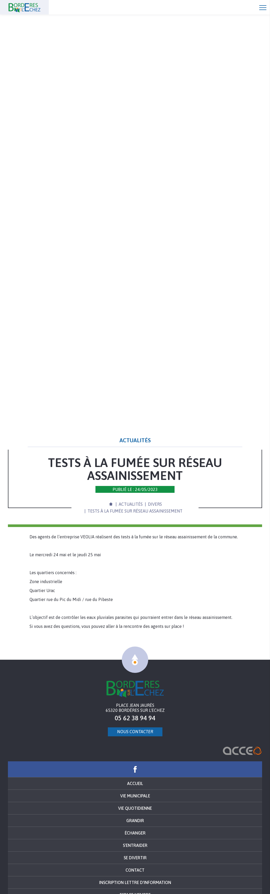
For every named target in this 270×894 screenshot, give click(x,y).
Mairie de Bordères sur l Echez (135, 689)
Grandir (135, 820)
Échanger (135, 833)
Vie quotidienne (135, 808)
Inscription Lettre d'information (135, 882)
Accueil (34, 7)
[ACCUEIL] (110, 503)
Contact (135, 870)
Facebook (135, 769)
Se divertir (135, 857)
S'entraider (135, 845)
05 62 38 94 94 (135, 718)
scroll (135, 660)
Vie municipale (135, 795)
